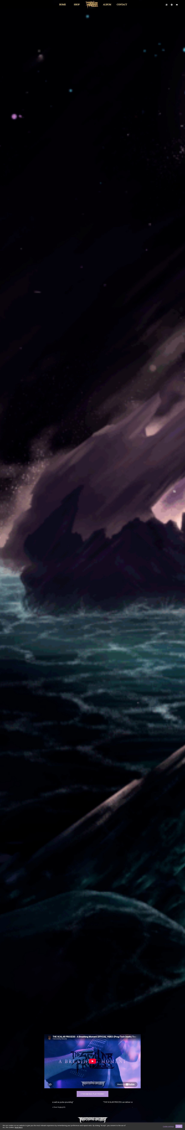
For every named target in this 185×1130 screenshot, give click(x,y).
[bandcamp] (171, 5)
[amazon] (166, 5)
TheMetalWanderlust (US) (93, 1107)
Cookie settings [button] (168, 1126)
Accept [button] (179, 1126)
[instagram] (176, 5)
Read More (19, 1127)
